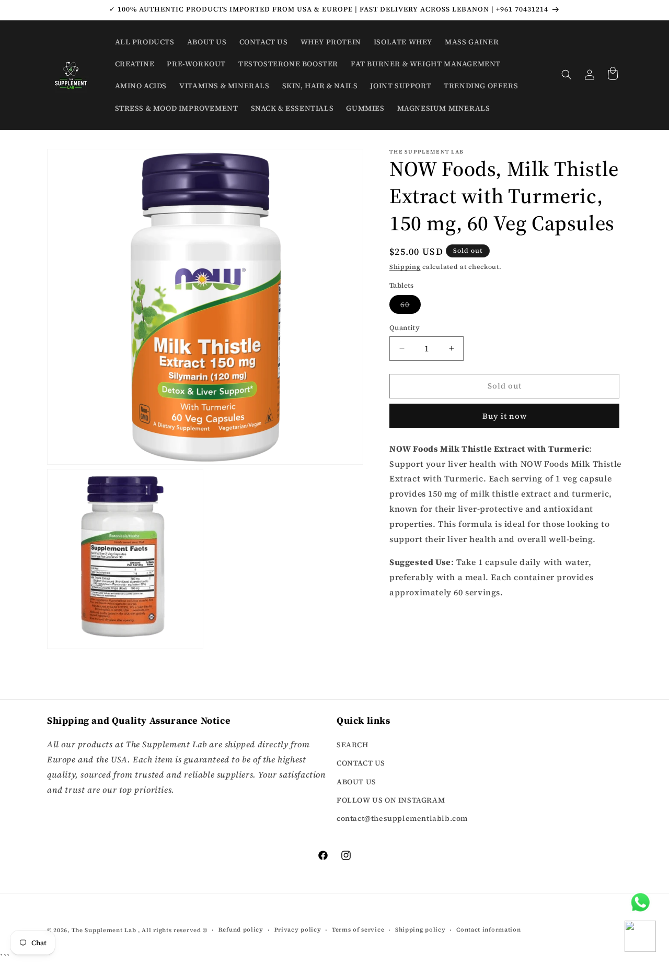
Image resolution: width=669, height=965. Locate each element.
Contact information (488, 929)
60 (410, 306)
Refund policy (240, 929)
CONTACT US (361, 763)
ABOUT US (356, 781)
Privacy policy (297, 929)
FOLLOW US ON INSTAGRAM (391, 800)
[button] (566, 74)
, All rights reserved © (172, 930)
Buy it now (504, 415)
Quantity (404, 327)
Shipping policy (420, 929)
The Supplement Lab (104, 930)
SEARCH (352, 745)
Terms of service (358, 929)
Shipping (405, 267)
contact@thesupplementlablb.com (402, 818)
